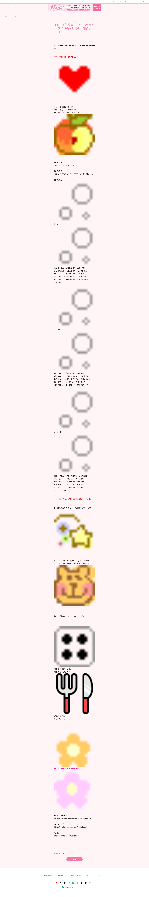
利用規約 (99, 873)
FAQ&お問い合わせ (74, 873)
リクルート (99, 875)
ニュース (9, 16)
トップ (5, 16)
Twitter (57, 563)
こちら (63, 718)
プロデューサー (60, 873)
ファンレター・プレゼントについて (76, 875)
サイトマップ (86, 875)
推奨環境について (60, 875)
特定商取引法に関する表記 (48, 875)
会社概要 (45, 873)
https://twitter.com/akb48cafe (66, 836)
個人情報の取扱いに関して (89, 873)
